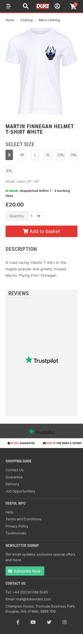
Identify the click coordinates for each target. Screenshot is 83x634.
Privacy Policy (17, 526)
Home (10, 20)
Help (9, 512)
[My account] (56, 7)
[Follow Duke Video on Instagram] (64, 622)
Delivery (12, 484)
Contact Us (15, 470)
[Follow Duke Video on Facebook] (17, 622)
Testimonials (16, 533)
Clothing (26, 20)
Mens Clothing (49, 20)
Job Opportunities (20, 491)
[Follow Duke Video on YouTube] (33, 622)
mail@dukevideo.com (33, 599)
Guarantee (14, 477)
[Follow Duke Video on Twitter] (49, 622)
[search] (25, 6)
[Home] (43, 8)
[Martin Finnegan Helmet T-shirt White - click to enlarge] (41, 115)
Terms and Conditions (24, 519)
